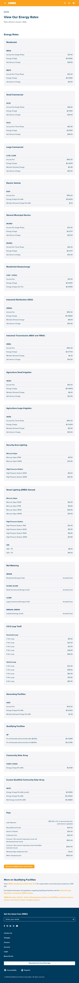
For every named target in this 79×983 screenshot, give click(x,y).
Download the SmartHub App (39, 963)
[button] (5, 3)
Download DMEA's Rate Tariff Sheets (19, 866)
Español (27, 970)
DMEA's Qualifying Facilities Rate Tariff (22, 884)
